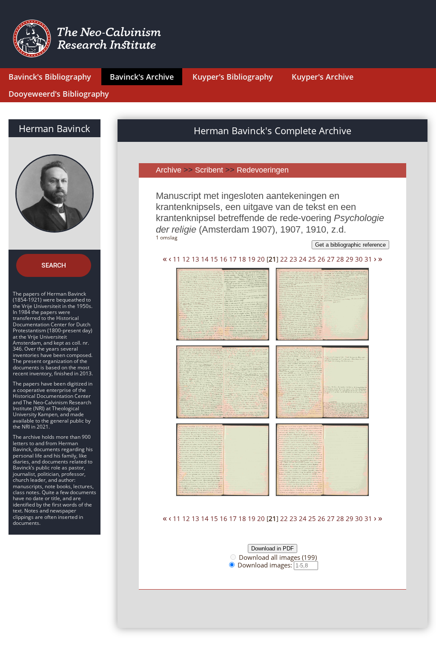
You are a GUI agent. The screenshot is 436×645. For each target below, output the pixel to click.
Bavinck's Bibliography (50, 77)
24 (303, 259)
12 (186, 259)
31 (368, 259)
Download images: (266, 565)
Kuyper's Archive (322, 77)
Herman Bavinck (54, 128)
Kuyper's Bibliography (232, 77)
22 (284, 259)
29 (349, 259)
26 (321, 259)
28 (340, 259)
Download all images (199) (278, 557)
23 (293, 259)
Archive (168, 170)
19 (251, 259)
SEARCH (53, 265)
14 (205, 259)
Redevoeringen (263, 170)
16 (223, 259)
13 (195, 259)
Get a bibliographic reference (350, 245)
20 (261, 259)
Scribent (209, 170)
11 (177, 259)
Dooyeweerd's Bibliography (59, 94)
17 (233, 259)
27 (331, 259)
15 (214, 259)
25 (312, 259)
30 (359, 259)
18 (242, 259)
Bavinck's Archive (142, 77)
